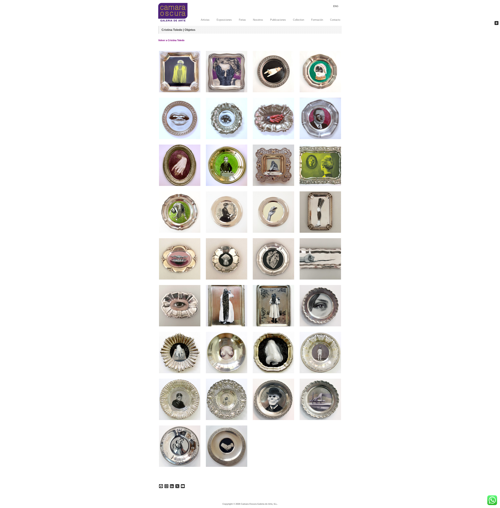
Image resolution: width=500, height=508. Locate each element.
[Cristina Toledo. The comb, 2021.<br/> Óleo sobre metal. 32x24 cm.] (226, 305)
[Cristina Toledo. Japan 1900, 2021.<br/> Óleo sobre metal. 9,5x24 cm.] (320, 259)
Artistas (205, 19)
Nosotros (258, 19)
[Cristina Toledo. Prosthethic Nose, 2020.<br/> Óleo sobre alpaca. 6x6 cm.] (273, 352)
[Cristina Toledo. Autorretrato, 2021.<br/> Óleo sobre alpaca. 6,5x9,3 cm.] (179, 305)
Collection (298, 19)
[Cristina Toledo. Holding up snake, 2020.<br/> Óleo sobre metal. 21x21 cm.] (179, 446)
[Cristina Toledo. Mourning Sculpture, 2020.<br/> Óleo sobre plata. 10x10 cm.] (179, 352)
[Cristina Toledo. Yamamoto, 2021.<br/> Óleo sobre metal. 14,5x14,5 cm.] (273, 212)
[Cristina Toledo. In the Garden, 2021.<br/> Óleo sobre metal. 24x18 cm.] (273, 305)
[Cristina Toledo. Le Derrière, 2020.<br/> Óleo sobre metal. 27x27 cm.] (320, 352)
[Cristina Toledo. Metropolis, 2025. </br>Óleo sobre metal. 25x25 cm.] (179, 71)
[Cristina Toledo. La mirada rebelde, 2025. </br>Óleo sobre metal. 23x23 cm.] (226, 71)
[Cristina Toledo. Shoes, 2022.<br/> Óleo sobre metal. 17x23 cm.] (320, 165)
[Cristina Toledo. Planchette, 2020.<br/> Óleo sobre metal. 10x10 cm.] (320, 399)
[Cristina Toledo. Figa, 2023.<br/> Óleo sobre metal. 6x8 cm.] (273, 118)
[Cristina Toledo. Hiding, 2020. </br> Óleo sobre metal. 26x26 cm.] (179, 399)
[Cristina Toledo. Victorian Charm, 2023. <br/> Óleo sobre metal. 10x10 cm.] (273, 71)
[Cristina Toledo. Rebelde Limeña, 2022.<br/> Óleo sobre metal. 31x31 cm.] (273, 165)
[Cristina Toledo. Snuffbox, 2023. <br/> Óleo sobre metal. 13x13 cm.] (320, 71)
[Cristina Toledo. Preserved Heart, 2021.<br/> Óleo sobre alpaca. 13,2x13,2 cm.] (273, 259)
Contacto (335, 19)
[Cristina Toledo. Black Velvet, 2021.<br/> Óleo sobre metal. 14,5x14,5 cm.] (226, 212)
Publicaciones (278, 19)
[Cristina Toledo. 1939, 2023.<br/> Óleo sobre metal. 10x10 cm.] (179, 118)
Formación (317, 19)
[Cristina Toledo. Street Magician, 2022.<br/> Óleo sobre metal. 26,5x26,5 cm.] (226, 165)
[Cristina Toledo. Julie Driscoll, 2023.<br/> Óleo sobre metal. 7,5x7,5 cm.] (226, 118)
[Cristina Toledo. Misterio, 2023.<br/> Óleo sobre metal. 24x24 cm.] (320, 118)
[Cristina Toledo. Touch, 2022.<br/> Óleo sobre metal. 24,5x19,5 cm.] (179, 165)
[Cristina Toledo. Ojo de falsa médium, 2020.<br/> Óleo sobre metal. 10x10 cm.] (320, 305)
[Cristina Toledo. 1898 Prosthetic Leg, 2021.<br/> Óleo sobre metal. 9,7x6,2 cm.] (320, 212)
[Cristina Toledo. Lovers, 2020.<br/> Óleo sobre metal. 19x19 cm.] (226, 446)
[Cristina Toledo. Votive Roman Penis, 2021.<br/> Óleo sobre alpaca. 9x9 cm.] (226, 259)
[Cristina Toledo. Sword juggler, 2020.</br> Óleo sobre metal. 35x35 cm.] (226, 399)
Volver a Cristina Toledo (171, 40)
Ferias (242, 19)
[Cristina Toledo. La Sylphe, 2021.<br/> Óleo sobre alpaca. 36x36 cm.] (179, 212)
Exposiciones (224, 19)
